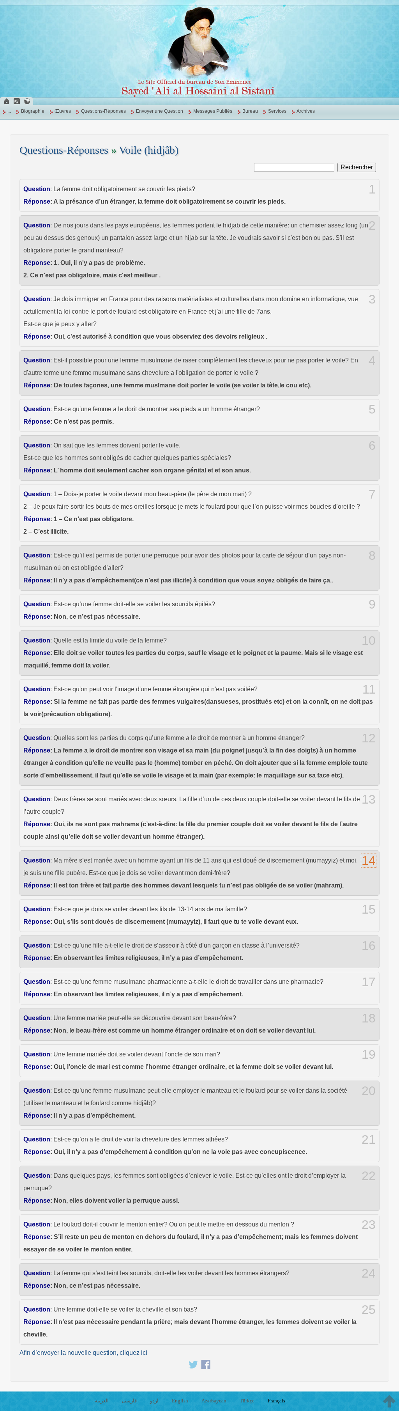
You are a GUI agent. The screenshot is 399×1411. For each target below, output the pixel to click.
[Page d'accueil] (7, 101)
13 (369, 799)
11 (369, 689)
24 (369, 1273)
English (180, 1401)
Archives (306, 111)
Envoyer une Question (159, 111)
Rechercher (357, 167)
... (9, 111)
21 (369, 1139)
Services (277, 111)
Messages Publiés (212, 111)
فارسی (129, 1401)
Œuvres (63, 111)
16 (369, 945)
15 (369, 909)
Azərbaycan (213, 1401)
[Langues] (27, 101)
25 (369, 1309)
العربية (102, 1401)
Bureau (250, 111)
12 (369, 738)
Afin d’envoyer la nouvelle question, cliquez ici (83, 1352)
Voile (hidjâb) (148, 150)
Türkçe (247, 1401)
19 (369, 1054)
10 (369, 640)
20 (369, 1090)
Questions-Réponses (103, 111)
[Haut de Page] (389, 1401)
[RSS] (17, 101)
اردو (154, 1401)
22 (369, 1176)
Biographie (32, 111)
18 (369, 1018)
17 (369, 982)
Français (276, 1401)
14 (369, 860)
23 (369, 1224)
